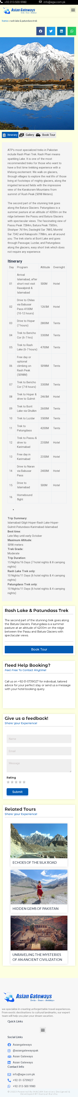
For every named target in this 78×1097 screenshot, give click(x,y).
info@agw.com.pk (54, 2)
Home (5, 20)
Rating (12, 777)
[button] (73, 10)
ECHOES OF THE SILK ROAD (34, 862)
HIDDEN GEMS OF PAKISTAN (35, 908)
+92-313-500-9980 (16, 2)
